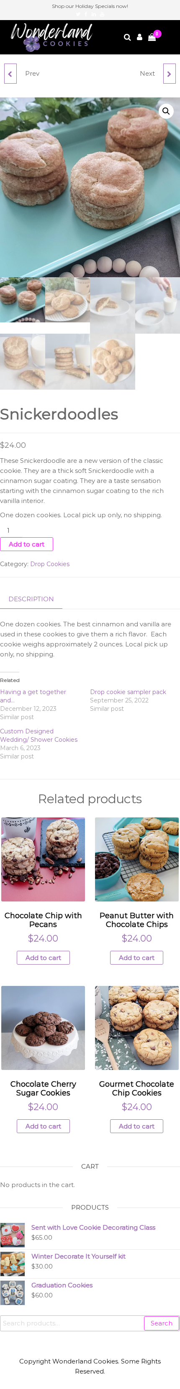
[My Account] (140, 37)
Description (31, 599)
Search (161, 1323)
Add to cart (26, 544)
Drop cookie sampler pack (128, 692)
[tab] (37, 599)
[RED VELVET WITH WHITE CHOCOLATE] (169, 74)
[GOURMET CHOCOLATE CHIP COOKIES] (10, 74)
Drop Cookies (49, 564)
